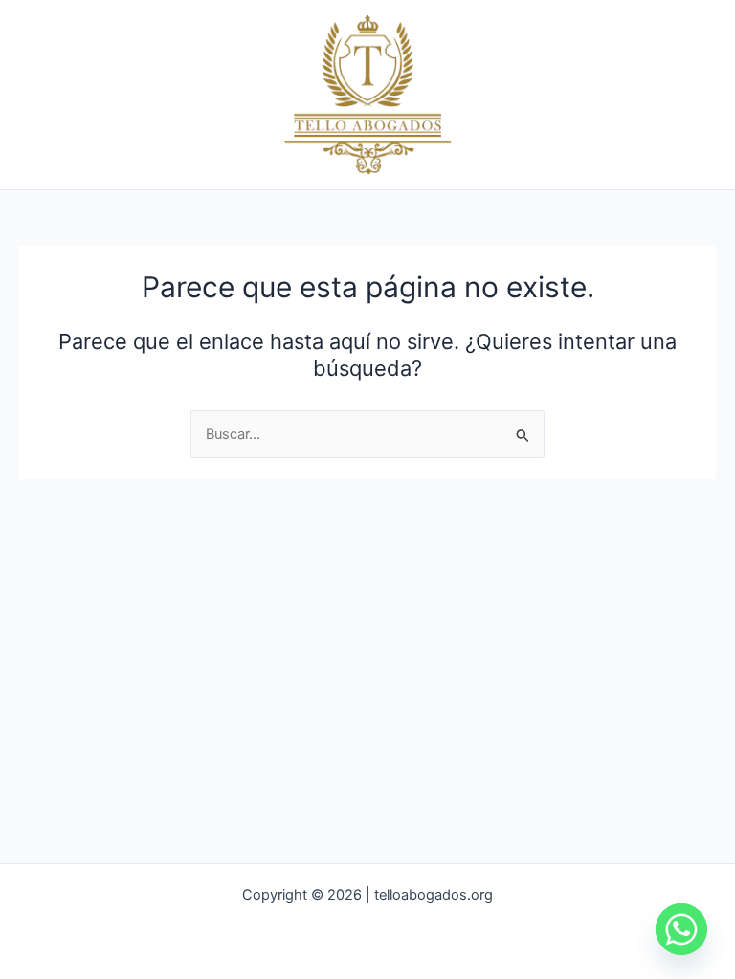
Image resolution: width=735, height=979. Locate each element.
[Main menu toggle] (696, 95)
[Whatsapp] (681, 929)
